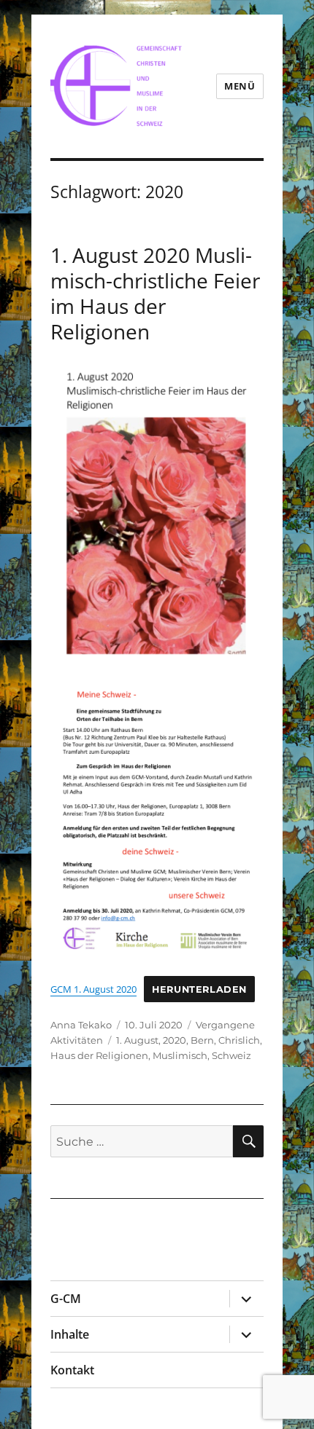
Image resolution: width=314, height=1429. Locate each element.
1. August (137, 1040)
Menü (239, 85)
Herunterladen (199, 989)
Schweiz (231, 1055)
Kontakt (72, 1370)
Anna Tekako (81, 1025)
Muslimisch (180, 1055)
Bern (202, 1040)
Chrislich (239, 1040)
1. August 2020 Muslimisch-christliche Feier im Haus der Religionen (155, 293)
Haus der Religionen (99, 1055)
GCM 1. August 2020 (93, 989)
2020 (174, 1040)
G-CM (65, 1299)
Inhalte (69, 1334)
